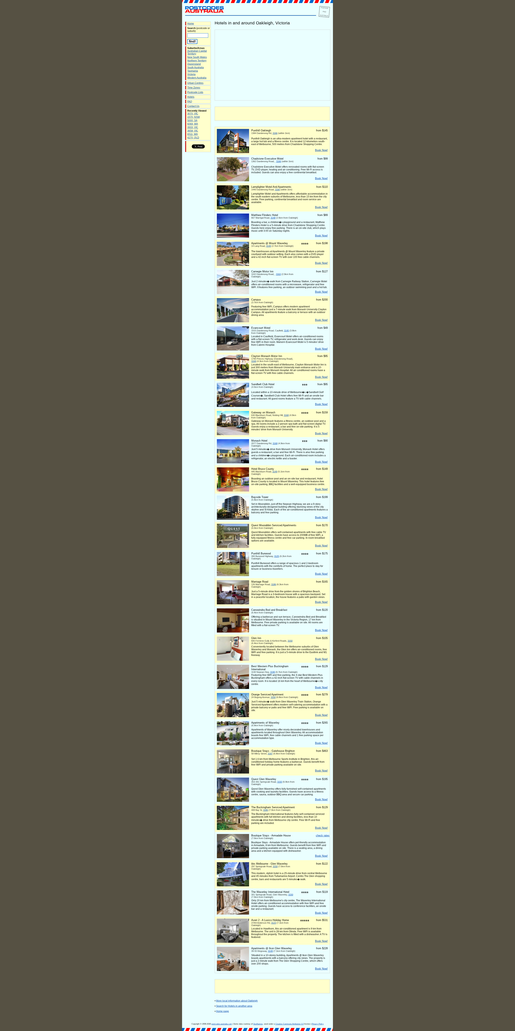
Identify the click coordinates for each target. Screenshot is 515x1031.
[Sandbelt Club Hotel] (233, 406)
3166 (275, 133)
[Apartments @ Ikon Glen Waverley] (233, 970)
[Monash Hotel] (233, 462)
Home (190, 23)
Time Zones (193, 87)
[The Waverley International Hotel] (233, 913)
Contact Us (193, 106)
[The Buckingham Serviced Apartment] (233, 829)
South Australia (195, 67)
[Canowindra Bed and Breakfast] (233, 631)
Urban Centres (195, 83)
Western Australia (196, 77)
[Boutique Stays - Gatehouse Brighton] (233, 772)
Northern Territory (196, 60)
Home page (222, 1011)
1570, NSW (193, 117)
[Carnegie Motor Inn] (233, 293)
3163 (278, 274)
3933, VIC (192, 127)
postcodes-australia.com (221, 1024)
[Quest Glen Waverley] (233, 801)
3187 (270, 753)
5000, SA (192, 120)
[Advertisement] (272, 114)
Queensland (194, 64)
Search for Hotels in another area (234, 1006)
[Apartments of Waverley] (233, 744)
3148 (273, 218)
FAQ (189, 101)
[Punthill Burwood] (233, 575)
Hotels (190, 96)
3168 (253, 361)
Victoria (191, 74)
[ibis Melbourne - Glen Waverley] (233, 885)
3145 (286, 330)
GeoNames (258, 1024)
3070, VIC (192, 113)
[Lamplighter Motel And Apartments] (233, 208)
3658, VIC (192, 130)
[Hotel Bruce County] (233, 490)
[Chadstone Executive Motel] (233, 180)
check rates (323, 835)
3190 (272, 672)
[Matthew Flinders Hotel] (233, 236)
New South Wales (197, 57)
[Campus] (233, 321)
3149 (268, 246)
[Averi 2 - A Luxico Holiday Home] (233, 942)
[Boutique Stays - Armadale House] (233, 857)
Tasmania (192, 70)
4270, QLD (193, 137)
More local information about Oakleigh (237, 1000)
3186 (273, 584)
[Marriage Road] (233, 603)
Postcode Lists (195, 92)
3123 (273, 923)
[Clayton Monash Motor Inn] (233, 378)
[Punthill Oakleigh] (233, 152)
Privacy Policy (318, 1024)
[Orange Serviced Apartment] (233, 716)
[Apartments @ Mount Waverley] (233, 265)
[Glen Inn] (233, 660)
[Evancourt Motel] (233, 349)
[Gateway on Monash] (233, 434)
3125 (276, 556)
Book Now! (321, 150)
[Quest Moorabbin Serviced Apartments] (233, 547)
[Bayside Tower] (233, 519)
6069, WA (192, 123)
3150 (290, 641)
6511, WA (192, 134)
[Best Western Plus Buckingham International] (233, 688)
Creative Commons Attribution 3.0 (289, 1024)
